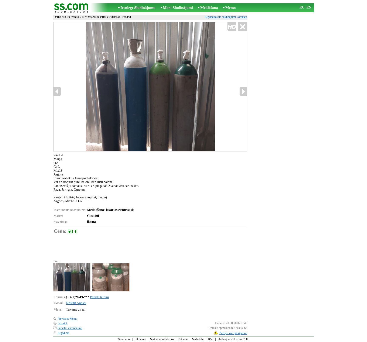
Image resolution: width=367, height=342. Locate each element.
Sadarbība (198, 339)
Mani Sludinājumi (178, 8)
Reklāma (183, 339)
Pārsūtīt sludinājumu (70, 328)
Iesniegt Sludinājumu (137, 8)
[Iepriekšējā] (99, 87)
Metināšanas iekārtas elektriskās (101, 16)
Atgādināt (63, 333)
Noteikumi (124, 339)
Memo (230, 8)
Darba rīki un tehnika (66, 16)
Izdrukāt (63, 323)
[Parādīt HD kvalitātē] (150, 87)
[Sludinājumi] (72, 8)
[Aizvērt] (242, 26)
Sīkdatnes (140, 339)
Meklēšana (209, 8)
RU (302, 7)
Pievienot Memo (67, 318)
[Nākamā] (243, 91)
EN (308, 7)
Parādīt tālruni (99, 297)
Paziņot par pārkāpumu (233, 333)
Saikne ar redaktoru (162, 339)
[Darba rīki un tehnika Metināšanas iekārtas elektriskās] (71, 277)
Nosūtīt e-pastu (76, 303)
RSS (210, 339)
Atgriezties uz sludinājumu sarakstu (226, 16)
